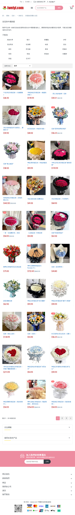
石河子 (28, 59)
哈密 (46, 44)
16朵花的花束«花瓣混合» (35, 199)
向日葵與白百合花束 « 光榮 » (61, 334)
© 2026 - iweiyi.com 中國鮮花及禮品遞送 (37, 502)
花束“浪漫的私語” (57, 233)
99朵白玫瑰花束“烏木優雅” (36, 301)
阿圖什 (64, 49)
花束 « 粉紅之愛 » (9, 334)
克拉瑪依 (10, 44)
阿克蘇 (28, 49)
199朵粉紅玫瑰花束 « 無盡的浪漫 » (36, 93)
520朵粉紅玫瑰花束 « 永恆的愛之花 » (12, 199)
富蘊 (10, 59)
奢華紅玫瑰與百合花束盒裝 (12, 267)
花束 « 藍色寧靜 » (57, 267)
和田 (10, 54)
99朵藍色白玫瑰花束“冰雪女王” (36, 368)
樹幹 (10, 49)
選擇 (22, 66)
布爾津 (64, 54)
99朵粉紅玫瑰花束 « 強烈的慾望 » (61, 403)
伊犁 (64, 40)
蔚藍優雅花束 (7, 301)
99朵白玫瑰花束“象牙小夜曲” (61, 301)
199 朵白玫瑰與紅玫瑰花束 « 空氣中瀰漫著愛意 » (12, 368)
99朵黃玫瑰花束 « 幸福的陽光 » (37, 164)
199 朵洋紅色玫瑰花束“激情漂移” (61, 164)
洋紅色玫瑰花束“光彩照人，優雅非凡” (13, 129)
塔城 (28, 54)
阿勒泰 (46, 54)
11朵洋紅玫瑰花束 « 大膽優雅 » (13, 93)
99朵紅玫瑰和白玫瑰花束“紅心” (60, 368)
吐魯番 (28, 44)
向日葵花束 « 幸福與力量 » (36, 129)
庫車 (46, 49)
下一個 (71, 418)
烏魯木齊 (10, 40)
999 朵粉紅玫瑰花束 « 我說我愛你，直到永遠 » (37, 403)
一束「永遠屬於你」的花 (11, 233)
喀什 (28, 40)
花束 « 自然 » (31, 334)
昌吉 (64, 44)
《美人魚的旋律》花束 (58, 94)
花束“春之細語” (8, 164)
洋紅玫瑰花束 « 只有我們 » (60, 199)
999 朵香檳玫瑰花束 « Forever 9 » (34, 267)
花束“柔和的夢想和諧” (58, 129)
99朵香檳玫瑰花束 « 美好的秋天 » (13, 403)
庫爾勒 (46, 40)
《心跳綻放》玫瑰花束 (34, 233)
